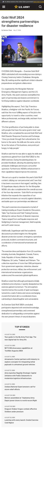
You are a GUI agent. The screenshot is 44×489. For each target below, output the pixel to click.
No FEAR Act (32, 480)
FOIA (23, 480)
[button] (1, 4)
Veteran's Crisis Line (22, 483)
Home (4, 477)
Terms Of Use (37, 477)
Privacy (25, 477)
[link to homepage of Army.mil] (22, 6)
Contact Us (14, 477)
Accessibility (12, 480)
